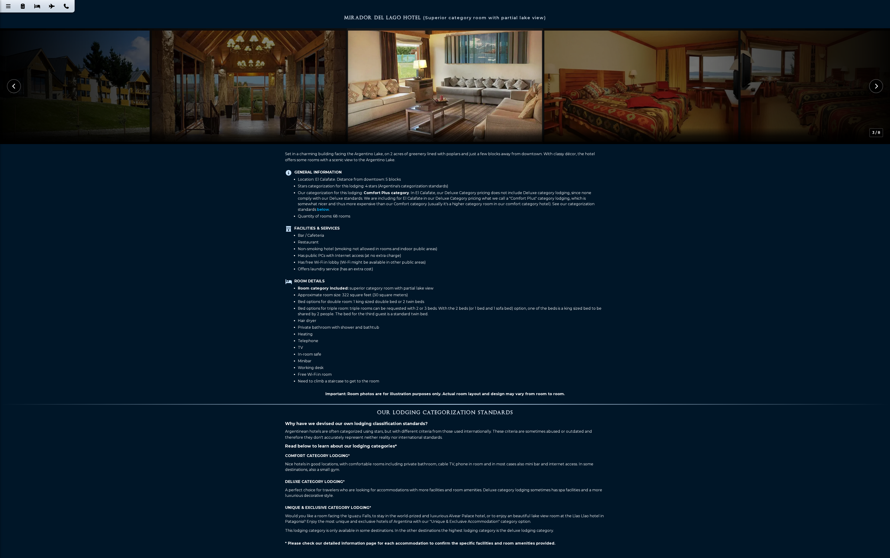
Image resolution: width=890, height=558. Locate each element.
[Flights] (51, 6)
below (323, 209)
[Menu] (8, 6)
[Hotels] (37, 6)
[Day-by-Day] (23, 6)
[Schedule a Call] (66, 6)
